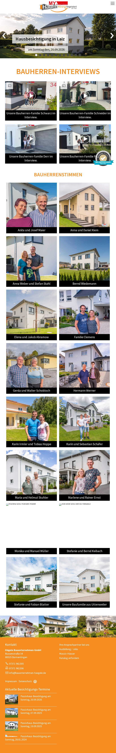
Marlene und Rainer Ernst (84, 497)
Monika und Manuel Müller (32, 551)
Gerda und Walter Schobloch (31, 390)
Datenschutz (25, 681)
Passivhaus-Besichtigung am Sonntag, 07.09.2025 (36, 711)
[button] (112, 3)
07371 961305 (16, 663)
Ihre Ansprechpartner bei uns (74, 644)
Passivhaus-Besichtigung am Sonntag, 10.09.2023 (36, 724)
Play (7, 108)
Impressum (11, 681)
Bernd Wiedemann (84, 284)
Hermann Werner (84, 390)
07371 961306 (16, 668)
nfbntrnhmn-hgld (27, 672)
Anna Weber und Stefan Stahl (31, 284)
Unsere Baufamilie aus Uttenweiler (84, 604)
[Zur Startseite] (58, 6)
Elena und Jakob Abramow (31, 337)
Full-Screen (54, 108)
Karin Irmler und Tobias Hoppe (31, 444)
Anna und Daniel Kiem (84, 230)
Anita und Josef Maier (31, 230)
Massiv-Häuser (67, 653)
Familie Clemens (84, 337)
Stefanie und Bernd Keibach (84, 551)
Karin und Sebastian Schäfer (84, 444)
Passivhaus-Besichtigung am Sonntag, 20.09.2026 (36, 698)
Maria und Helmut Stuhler (31, 497)
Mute (50, 108)
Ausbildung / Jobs (68, 649)
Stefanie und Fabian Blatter (31, 604)
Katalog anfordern (69, 658)
